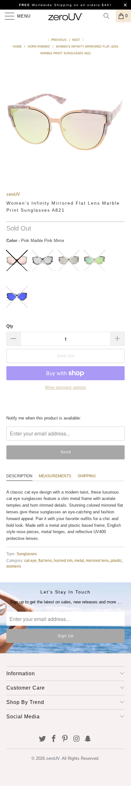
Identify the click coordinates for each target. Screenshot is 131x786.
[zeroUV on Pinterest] (65, 739)
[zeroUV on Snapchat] (88, 739)
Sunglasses (27, 554)
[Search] (108, 16)
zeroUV (13, 194)
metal (79, 560)
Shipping (87, 476)
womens (13, 566)
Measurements (55, 476)
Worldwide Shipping (45, 5)
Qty (9, 326)
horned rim (63, 560)
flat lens (45, 560)
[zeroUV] (65, 16)
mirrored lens (97, 560)
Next (76, 40)
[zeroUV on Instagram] (76, 739)
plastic (116, 560)
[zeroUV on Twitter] (42, 739)
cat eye (30, 560)
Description (19, 476)
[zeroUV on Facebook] (54, 739)
